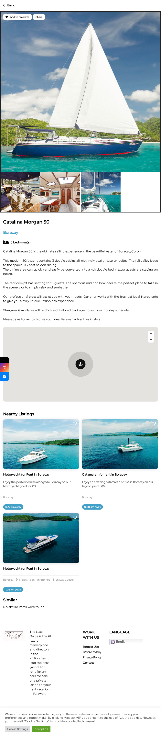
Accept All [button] (41, 729)
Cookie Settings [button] (17, 729)
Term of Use (91, 646)
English (121, 641)
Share (39, 17)
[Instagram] (4, 367)
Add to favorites (19, 17)
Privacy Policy (92, 657)
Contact (88, 662)
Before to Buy (92, 652)
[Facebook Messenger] (4, 376)
